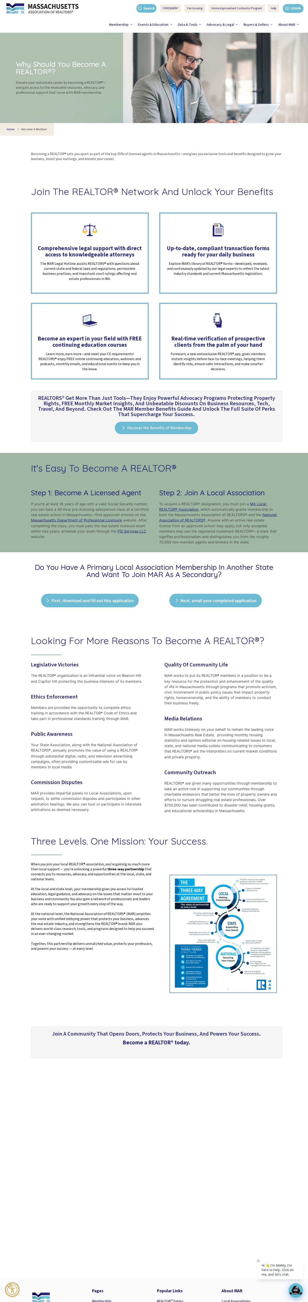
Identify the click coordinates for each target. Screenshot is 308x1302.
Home (11, 129)
